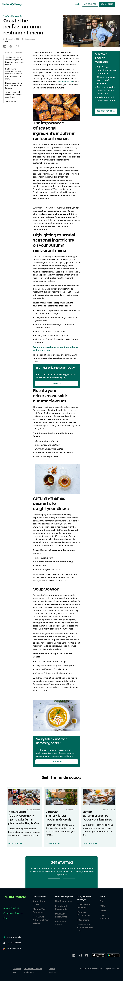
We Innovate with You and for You (85, 927)
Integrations (83, 920)
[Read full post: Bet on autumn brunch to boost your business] (99, 796)
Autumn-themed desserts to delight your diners (13, 94)
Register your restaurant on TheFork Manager (107, 111)
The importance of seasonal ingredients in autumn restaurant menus (14, 61)
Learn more (56, 762)
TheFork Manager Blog (13, 16)
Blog (102, 901)
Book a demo (107, 4)
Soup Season (10, 101)
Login (77, 4)
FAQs (102, 906)
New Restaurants (63, 901)
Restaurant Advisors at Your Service (41, 920)
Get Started (90, 4)
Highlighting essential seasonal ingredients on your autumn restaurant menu (13, 74)
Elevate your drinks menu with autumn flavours (13, 85)
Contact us (56, 383)
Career (103, 911)
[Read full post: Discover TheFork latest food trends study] (61, 796)
